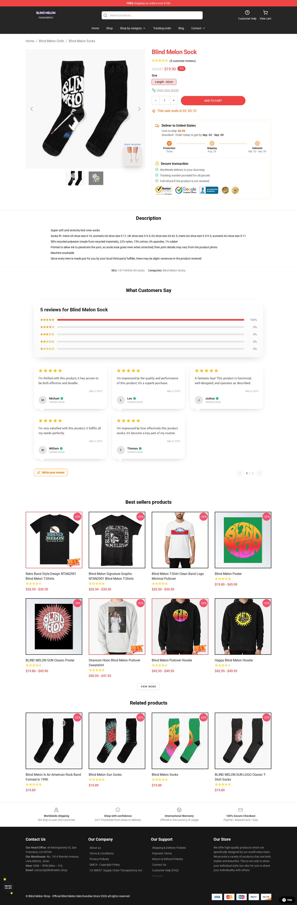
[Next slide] (139, 109)
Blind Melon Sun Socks (105, 775)
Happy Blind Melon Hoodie (234, 660)
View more (148, 686)
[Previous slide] (32, 109)
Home (30, 41)
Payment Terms (162, 853)
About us (95, 847)
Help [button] (289, 900)
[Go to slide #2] (96, 178)
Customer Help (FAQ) (165, 870)
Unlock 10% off (8, 887)
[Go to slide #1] (75, 178)
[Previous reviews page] (240, 473)
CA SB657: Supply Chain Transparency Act (116, 870)
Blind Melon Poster (228, 574)
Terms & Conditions (102, 853)
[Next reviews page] (259, 473)
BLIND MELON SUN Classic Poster (50, 660)
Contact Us (159, 864)
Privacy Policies (99, 859)
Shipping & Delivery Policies (169, 847)
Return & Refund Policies (167, 859)
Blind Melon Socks (82, 41)
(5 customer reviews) (183, 61)
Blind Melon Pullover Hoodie (172, 660)
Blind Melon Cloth (51, 41)
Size (154, 75)
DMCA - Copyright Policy (105, 864)
